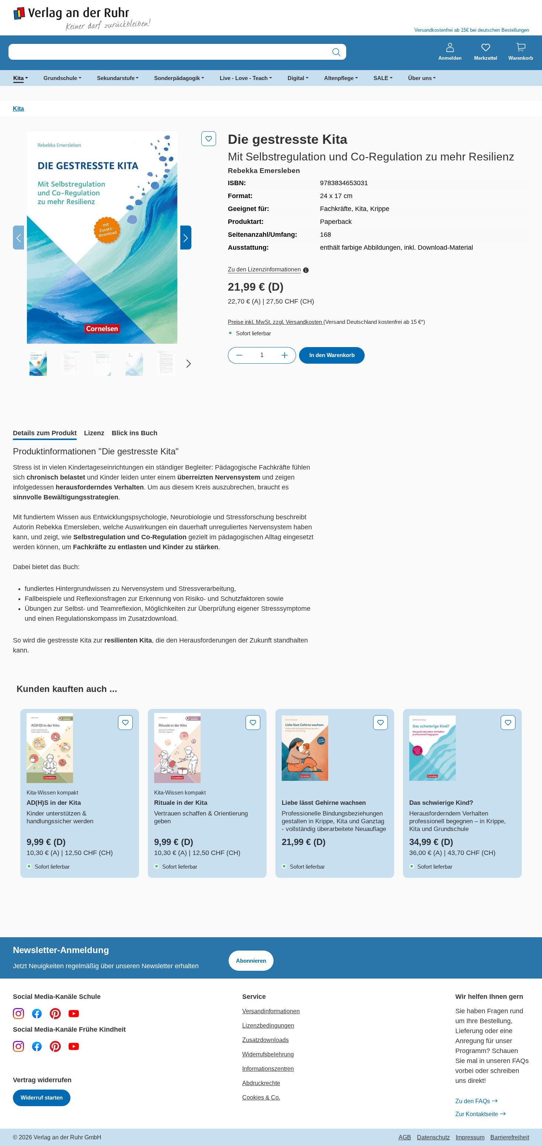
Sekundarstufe (116, 78)
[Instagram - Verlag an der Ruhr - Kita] (18, 1046)
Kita (18, 78)
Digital (296, 78)
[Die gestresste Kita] (102, 237)
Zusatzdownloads (265, 1040)
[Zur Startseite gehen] (138, 19)
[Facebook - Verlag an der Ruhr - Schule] (36, 1013)
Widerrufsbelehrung (268, 1054)
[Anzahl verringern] (239, 355)
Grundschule (60, 78)
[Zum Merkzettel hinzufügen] (208, 138)
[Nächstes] (185, 238)
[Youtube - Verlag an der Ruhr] (73, 1013)
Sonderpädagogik (177, 78)
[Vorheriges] (18, 238)
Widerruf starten (42, 1097)
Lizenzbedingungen (268, 1025)
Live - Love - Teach (244, 78)
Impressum (470, 1137)
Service (254, 996)
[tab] (45, 433)
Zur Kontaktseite (476, 1114)
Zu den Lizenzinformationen (264, 269)
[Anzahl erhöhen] (285, 355)
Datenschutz (433, 1137)
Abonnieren (251, 961)
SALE (381, 78)
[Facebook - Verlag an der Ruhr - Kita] (36, 1046)
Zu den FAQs (472, 1101)
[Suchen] (336, 52)
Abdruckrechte (261, 1083)
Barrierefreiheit (509, 1137)
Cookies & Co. (261, 1097)
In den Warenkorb (332, 355)
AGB (405, 1137)
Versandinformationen (271, 1011)
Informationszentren (268, 1069)
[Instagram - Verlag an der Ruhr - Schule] (18, 1013)
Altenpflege (339, 78)
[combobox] (167, 52)
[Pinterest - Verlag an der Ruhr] (55, 1013)
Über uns (420, 78)
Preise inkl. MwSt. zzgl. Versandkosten (275, 322)
